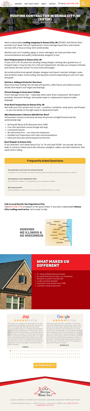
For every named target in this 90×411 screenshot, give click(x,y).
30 (67, 350)
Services (18, 4)
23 (53, 350)
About (43, 4)
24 (55, 350)
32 (71, 350)
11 (30, 350)
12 (32, 350)
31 (69, 350)
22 (51, 350)
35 (77, 350)
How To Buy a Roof (31, 4)
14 (36, 350)
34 (75, 350)
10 (28, 350)
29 (65, 350)
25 (57, 350)
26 (59, 350)
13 (34, 350)
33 (73, 350)
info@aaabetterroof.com (45, 405)
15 (38, 350)
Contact (52, 4)
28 (63, 350)
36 (79, 350)
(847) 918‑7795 (72, 4)
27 (61, 350)
